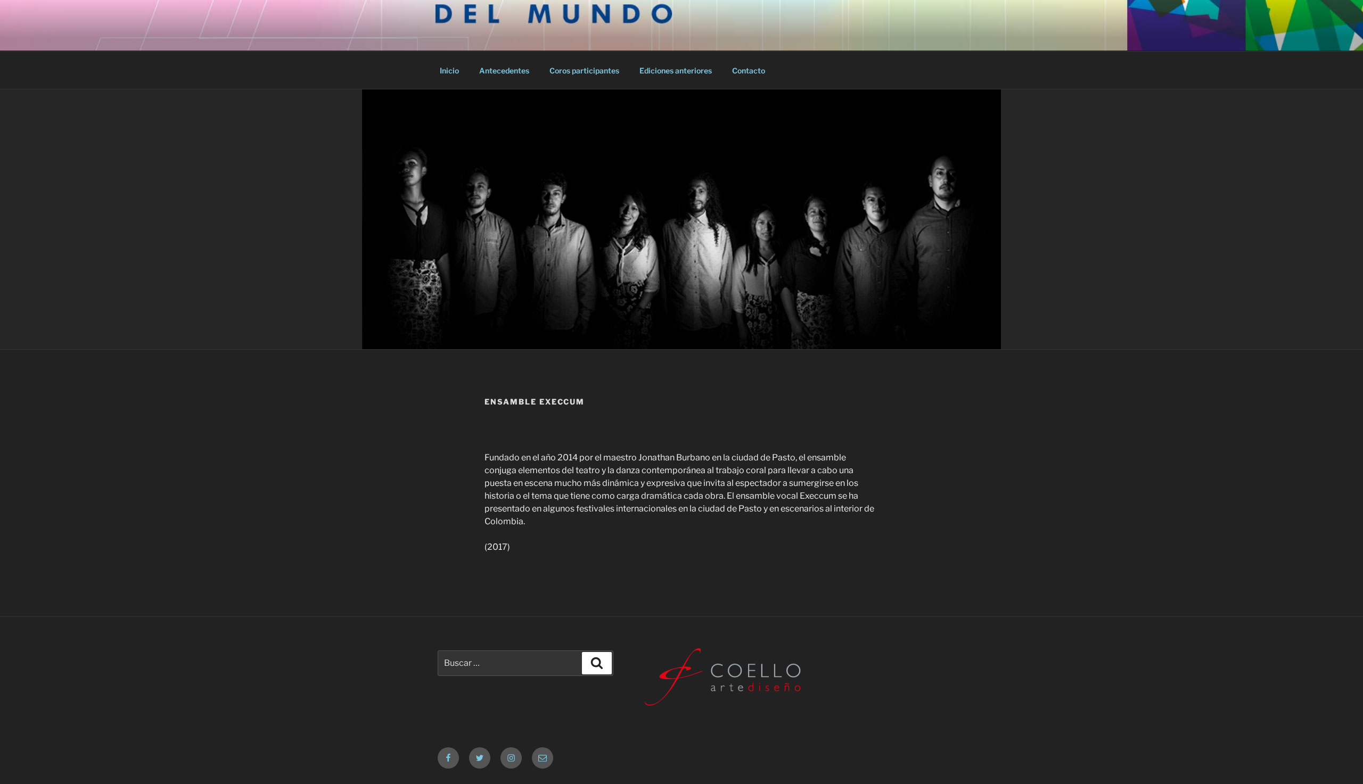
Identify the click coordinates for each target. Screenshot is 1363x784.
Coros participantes (584, 70)
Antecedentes (504, 70)
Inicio (449, 70)
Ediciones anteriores (675, 70)
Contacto (748, 70)
